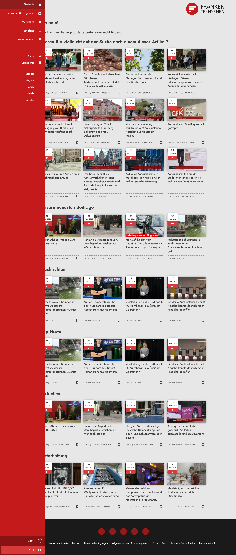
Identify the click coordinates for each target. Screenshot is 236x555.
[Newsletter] (145, 531)
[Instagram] (112, 531)
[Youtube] (123, 531)
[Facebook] (101, 531)
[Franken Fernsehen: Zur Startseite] (205, 9)
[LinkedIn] (134, 531)
